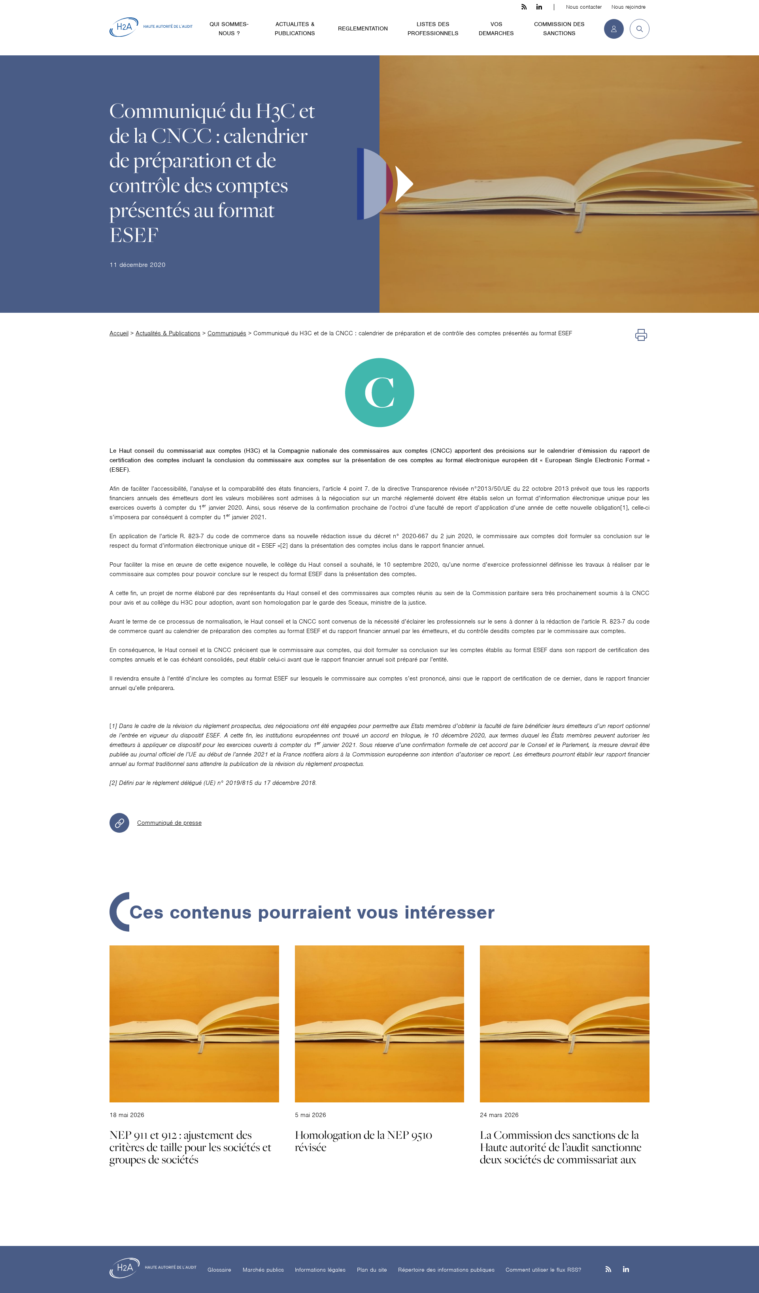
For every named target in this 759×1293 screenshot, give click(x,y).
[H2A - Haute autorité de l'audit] (151, 27)
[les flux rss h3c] (524, 7)
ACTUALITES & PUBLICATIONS (295, 29)
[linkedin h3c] (539, 7)
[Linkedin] (626, 1269)
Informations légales (320, 1269)
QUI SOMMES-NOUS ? (229, 29)
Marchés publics (263, 1269)
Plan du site (372, 1269)
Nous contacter (584, 7)
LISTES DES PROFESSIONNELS (433, 29)
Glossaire (219, 1269)
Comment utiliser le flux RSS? (543, 1269)
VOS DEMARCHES (496, 29)
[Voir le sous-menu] (256, 24)
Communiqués (227, 333)
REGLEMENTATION (363, 28)
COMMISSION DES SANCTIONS (559, 29)
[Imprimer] (641, 335)
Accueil (119, 333)
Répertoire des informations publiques (446, 1269)
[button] (636, 29)
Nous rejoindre (629, 7)
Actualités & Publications (168, 333)
